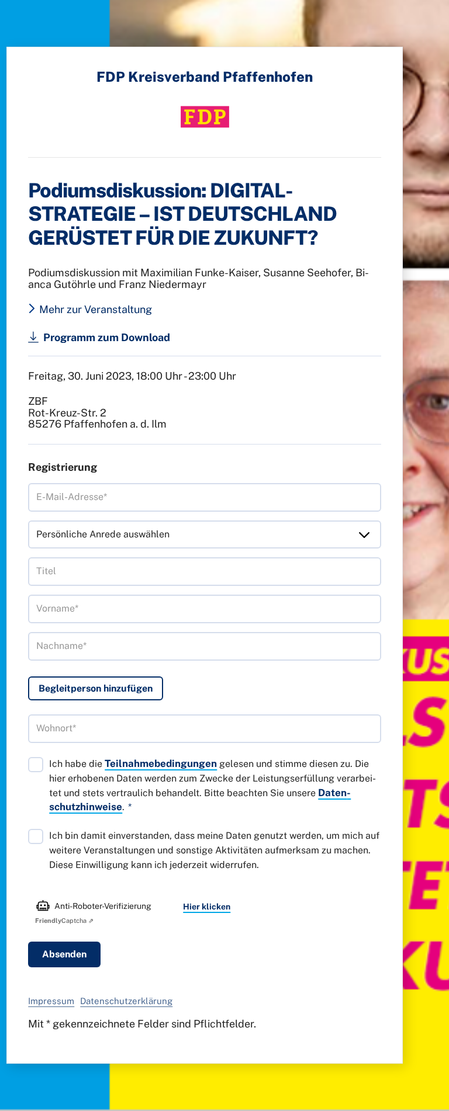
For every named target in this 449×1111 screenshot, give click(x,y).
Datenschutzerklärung (126, 1001)
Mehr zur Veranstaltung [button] (95, 309)
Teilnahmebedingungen (161, 763)
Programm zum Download (106, 337)
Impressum (51, 1001)
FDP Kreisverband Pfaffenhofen (204, 76)
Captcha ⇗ (64, 920)
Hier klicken (206, 906)
